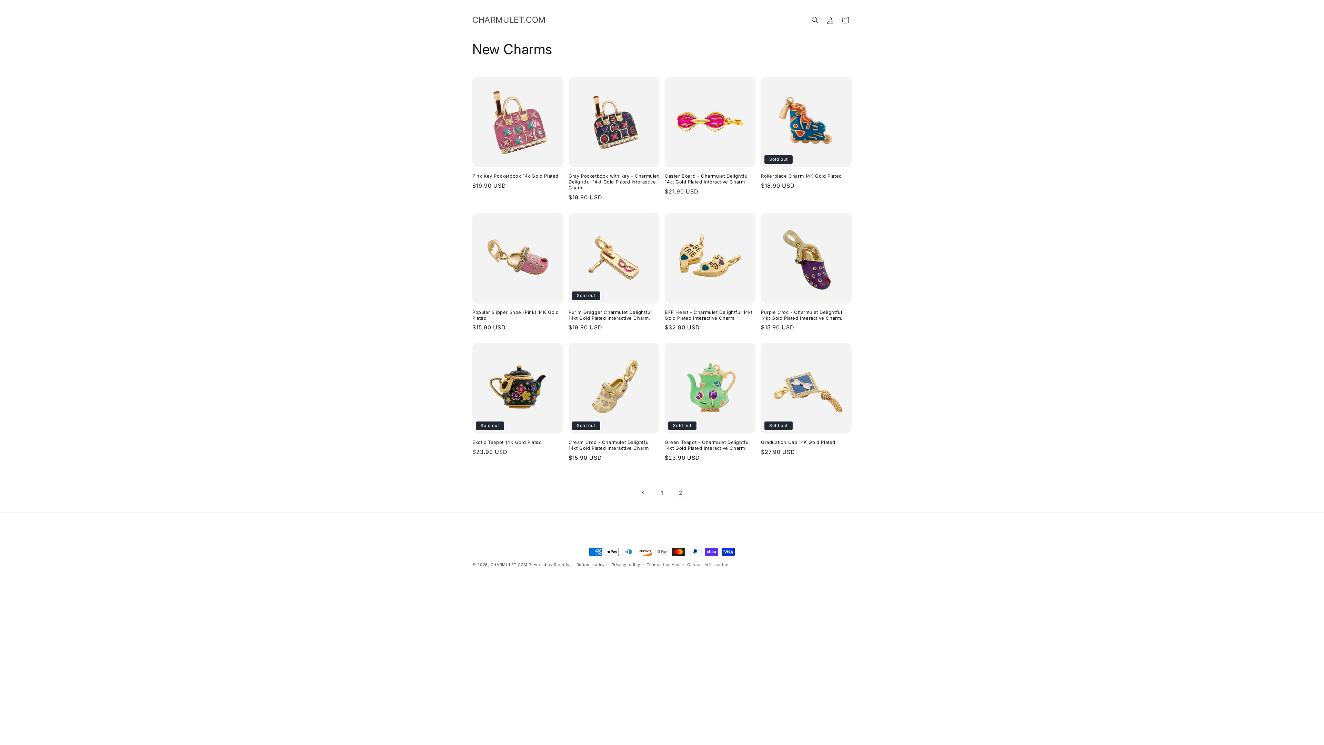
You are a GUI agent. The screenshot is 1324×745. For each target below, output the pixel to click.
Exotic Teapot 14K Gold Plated (507, 442)
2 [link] (681, 492)
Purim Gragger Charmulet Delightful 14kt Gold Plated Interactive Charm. (610, 315)
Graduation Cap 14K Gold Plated (798, 442)
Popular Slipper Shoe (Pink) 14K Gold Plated (515, 315)
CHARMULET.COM (509, 564)
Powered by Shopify (549, 564)
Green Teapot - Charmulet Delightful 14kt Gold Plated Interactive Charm (707, 445)
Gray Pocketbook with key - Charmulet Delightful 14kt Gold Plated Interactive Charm (614, 181)
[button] (815, 20)
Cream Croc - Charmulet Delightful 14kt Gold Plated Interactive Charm (609, 445)
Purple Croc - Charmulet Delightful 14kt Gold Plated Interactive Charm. (802, 315)
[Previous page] (643, 492)
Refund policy (590, 564)
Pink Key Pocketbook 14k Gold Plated (515, 176)
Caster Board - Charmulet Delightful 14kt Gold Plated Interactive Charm (707, 179)
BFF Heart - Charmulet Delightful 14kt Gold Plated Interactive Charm (708, 315)
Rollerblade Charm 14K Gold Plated (801, 176)
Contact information (708, 564)
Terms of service (663, 564)
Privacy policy (626, 564)
